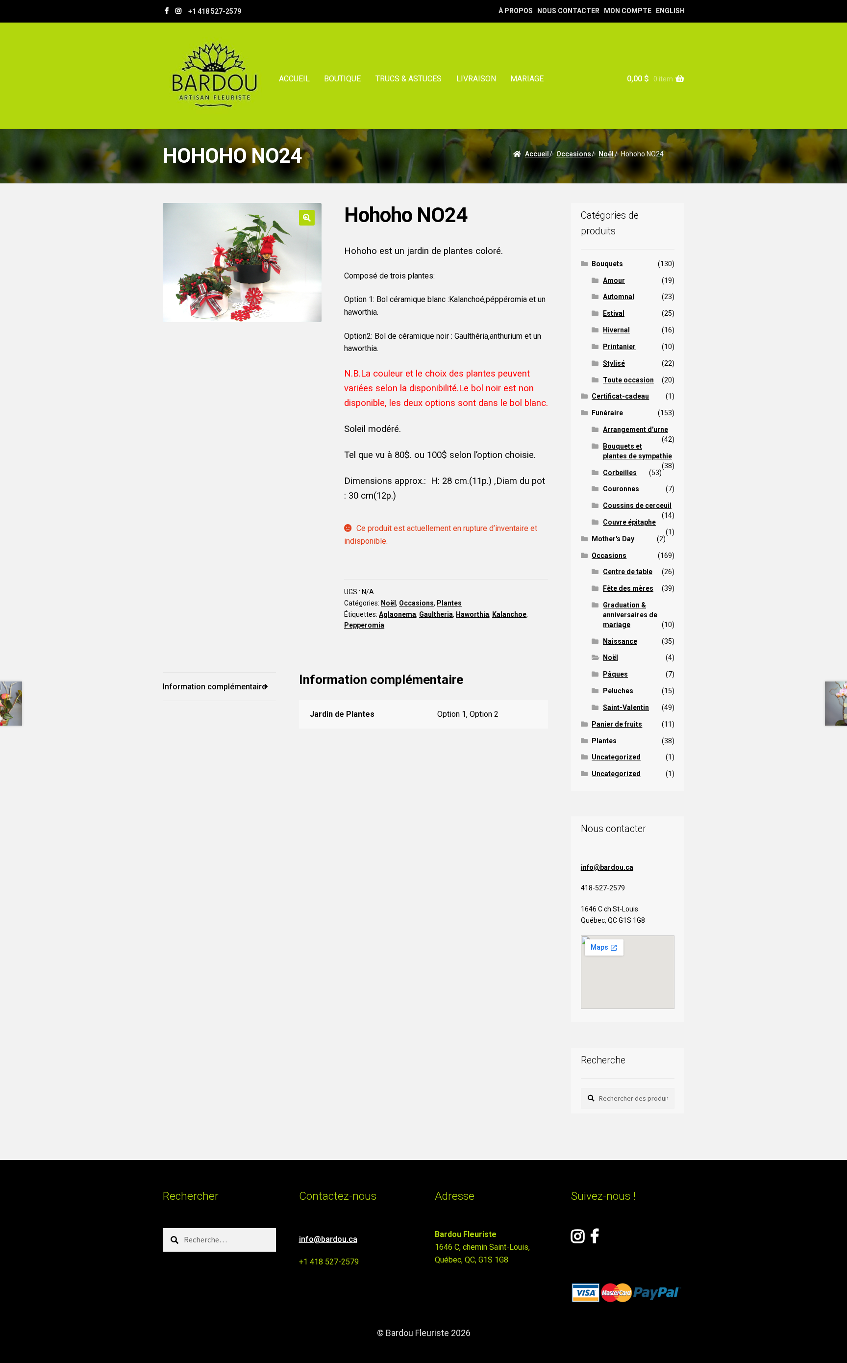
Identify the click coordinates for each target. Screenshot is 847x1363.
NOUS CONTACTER (568, 11)
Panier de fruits (617, 724)
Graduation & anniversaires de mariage (630, 615)
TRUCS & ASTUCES (408, 78)
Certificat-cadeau (620, 396)
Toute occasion (628, 380)
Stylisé (614, 363)
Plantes (449, 603)
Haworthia (472, 614)
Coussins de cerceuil (637, 505)
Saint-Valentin (626, 707)
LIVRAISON (476, 78)
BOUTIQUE (342, 78)
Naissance (620, 641)
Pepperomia (364, 625)
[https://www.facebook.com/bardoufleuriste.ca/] (167, 10)
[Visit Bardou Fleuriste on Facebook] (594, 1239)
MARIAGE (527, 78)
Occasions (573, 154)
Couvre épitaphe (629, 522)
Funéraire (607, 413)
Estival (613, 313)
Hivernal (616, 330)
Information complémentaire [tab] (214, 686)
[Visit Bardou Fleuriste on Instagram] (577, 1239)
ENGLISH (670, 11)
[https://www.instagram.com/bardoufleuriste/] (178, 10)
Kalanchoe (509, 614)
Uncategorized (616, 757)
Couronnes (621, 489)
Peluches (618, 691)
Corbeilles (620, 473)
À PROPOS (515, 11)
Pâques (615, 674)
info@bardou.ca (607, 867)
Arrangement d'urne (635, 429)
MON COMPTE (627, 11)
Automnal (618, 297)
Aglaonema (397, 614)
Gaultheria (436, 614)
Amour (614, 280)
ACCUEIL (294, 78)
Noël (606, 154)
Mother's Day (613, 539)
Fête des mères (628, 588)
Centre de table (627, 572)
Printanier (619, 347)
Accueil (537, 154)
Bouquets (607, 264)
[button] (307, 218)
